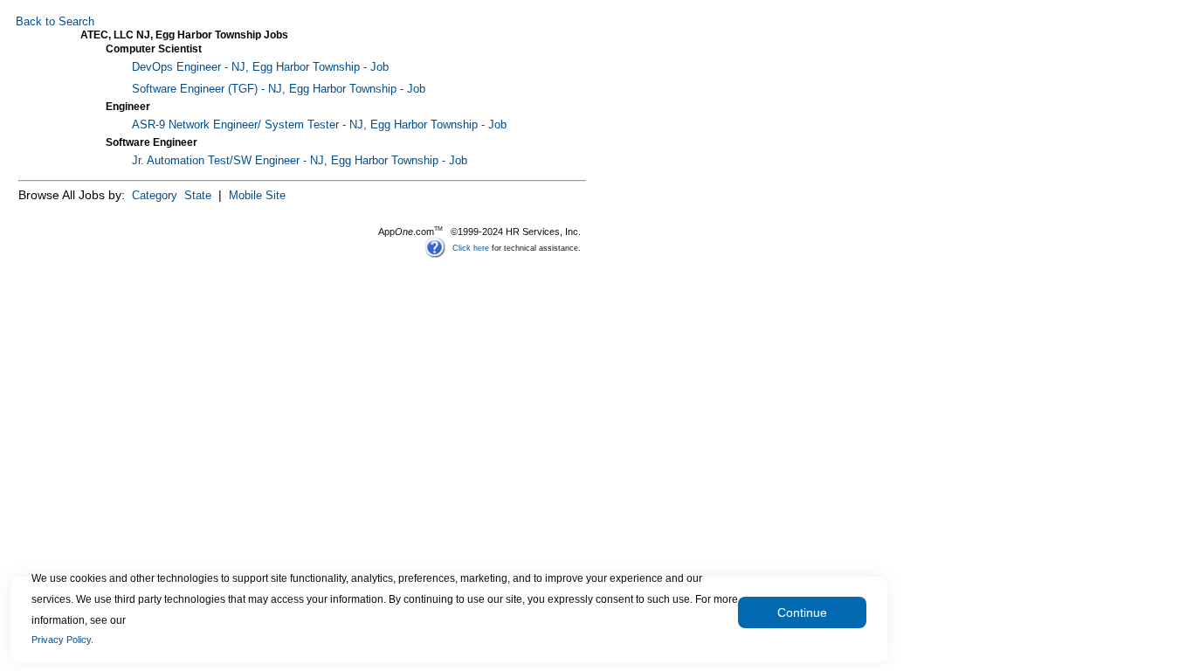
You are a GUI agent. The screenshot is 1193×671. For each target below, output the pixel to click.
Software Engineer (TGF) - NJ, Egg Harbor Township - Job (278, 89)
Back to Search (55, 22)
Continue (802, 612)
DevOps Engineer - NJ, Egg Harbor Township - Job (260, 67)
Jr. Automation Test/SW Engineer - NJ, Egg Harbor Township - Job (299, 161)
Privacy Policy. (62, 639)
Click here (470, 247)
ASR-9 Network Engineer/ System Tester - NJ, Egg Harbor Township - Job (319, 125)
